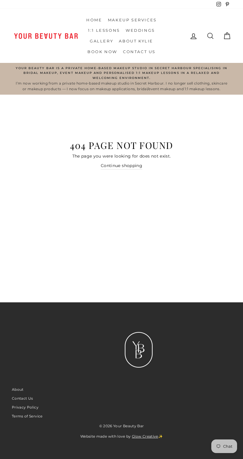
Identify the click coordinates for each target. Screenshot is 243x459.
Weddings (140, 30)
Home (94, 20)
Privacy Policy (25, 407)
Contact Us (139, 51)
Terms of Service (27, 416)
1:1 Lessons (104, 30)
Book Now (102, 51)
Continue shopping (121, 165)
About (18, 389)
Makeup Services (132, 20)
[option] (121, 79)
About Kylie (136, 41)
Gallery (101, 41)
